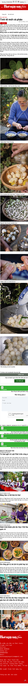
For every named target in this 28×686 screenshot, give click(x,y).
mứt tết (18, 372)
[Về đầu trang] (25, 680)
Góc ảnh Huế (11, 14)
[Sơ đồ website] (14, 2)
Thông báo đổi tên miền (8, 675)
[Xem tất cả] (2, 7)
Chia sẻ (3, 23)
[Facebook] (16, 2)
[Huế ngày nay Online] (16, 7)
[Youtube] (18, 2)
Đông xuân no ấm (6, 32)
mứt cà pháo (8, 372)
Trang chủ (4, 14)
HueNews (22, 2)
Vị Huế (14, 32)
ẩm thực (14, 372)
